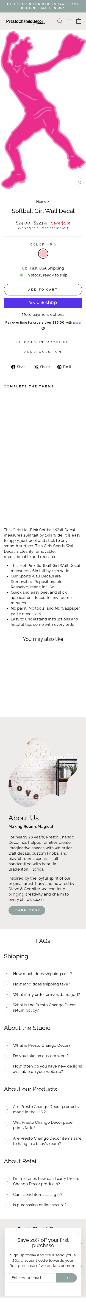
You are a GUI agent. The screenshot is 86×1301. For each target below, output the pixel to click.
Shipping (24, 228)
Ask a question (43, 351)
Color (43, 244)
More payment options (43, 314)
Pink (43, 253)
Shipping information (43, 342)
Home (41, 201)
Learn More (27, 910)
